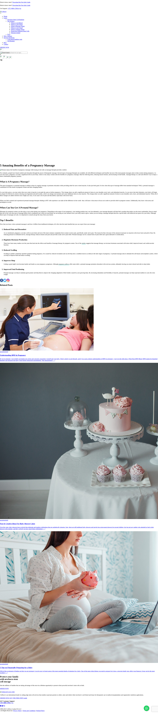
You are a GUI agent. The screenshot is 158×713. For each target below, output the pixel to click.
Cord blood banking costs (14, 39)
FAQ (8, 34)
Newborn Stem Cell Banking (15, 19)
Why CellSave (8, 36)
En (20, 8)
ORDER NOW (4, 47)
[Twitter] (4, 280)
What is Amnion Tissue (17, 29)
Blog (5, 42)
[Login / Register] (3, 58)
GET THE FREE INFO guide (18, 698)
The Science (10, 21)
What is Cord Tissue (17, 24)
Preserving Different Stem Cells (20, 31)
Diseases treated (15, 33)
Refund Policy (40, 710)
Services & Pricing (9, 37)
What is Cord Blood (17, 23)
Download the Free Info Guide (21, 2)
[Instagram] (8, 280)
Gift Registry (11, 41)
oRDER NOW (4, 688)
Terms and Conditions (29, 710)
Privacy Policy (17, 710)
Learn (5, 18)
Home (5, 16)
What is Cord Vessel (17, 28)
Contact (6, 44)
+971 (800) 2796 (13, 8)
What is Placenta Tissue (18, 26)
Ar (18, 8)
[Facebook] (1, 280)
